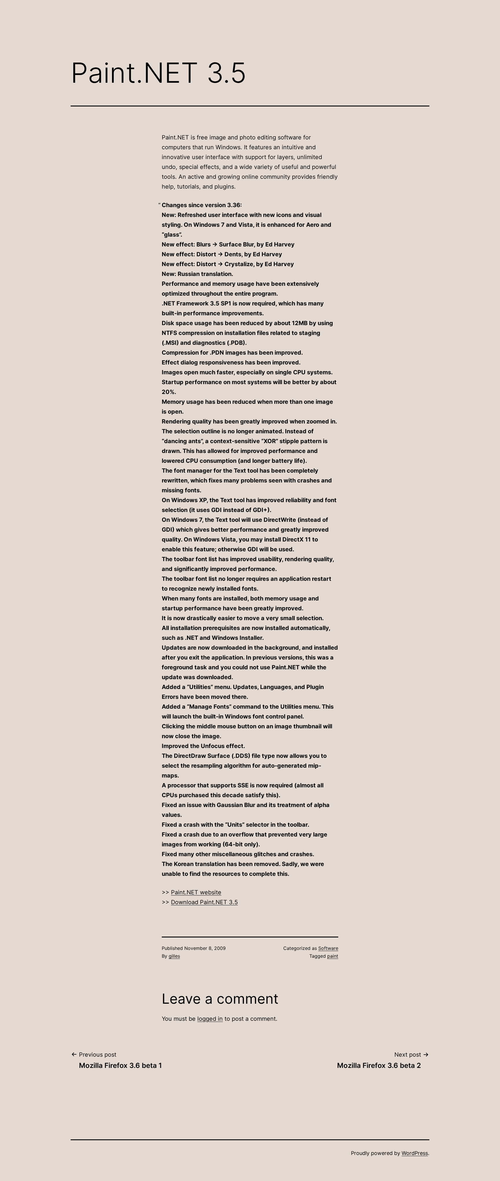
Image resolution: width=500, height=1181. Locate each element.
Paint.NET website (196, 892)
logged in (210, 1018)
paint (332, 956)
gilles (174, 956)
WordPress (415, 1153)
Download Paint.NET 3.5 (204, 902)
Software (328, 948)
